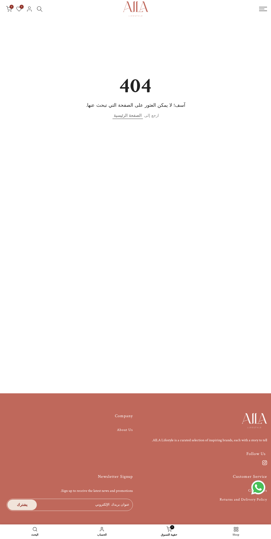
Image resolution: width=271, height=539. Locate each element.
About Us (125, 429)
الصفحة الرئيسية (128, 115)
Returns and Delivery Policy (243, 499)
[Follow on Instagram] (264, 463)
